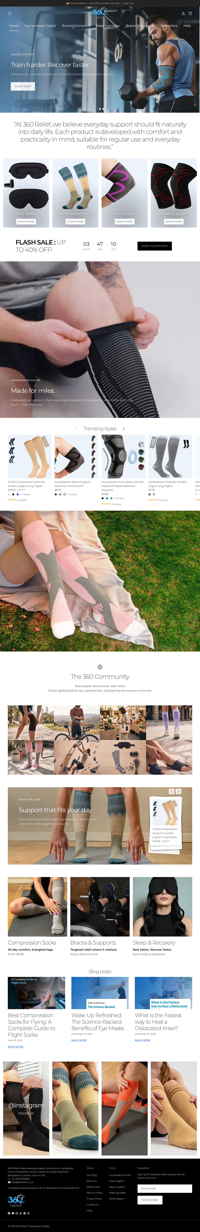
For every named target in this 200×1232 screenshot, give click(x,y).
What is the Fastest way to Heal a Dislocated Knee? (158, 1022)
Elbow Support (117, 1187)
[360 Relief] (100, 13)
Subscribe (150, 1200)
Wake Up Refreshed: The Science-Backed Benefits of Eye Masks (97, 1022)
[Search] (10, 13)
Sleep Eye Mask (108, 26)
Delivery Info (93, 1187)
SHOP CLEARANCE (155, 245)
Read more (15, 1047)
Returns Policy (94, 1192)
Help (187, 26)
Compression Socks (40, 26)
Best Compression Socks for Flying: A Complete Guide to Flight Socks (31, 1025)
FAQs (89, 1210)
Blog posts (100, 971)
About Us (92, 1181)
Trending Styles (100, 428)
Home (14, 26)
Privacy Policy (94, 1198)
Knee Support (116, 1181)
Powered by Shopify (38, 1226)
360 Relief (21, 1226)
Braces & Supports (140, 26)
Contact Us (93, 1204)
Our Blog (92, 1175)
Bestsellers (169, 26)
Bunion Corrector (75, 26)
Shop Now (23, 86)
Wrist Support (117, 1198)
